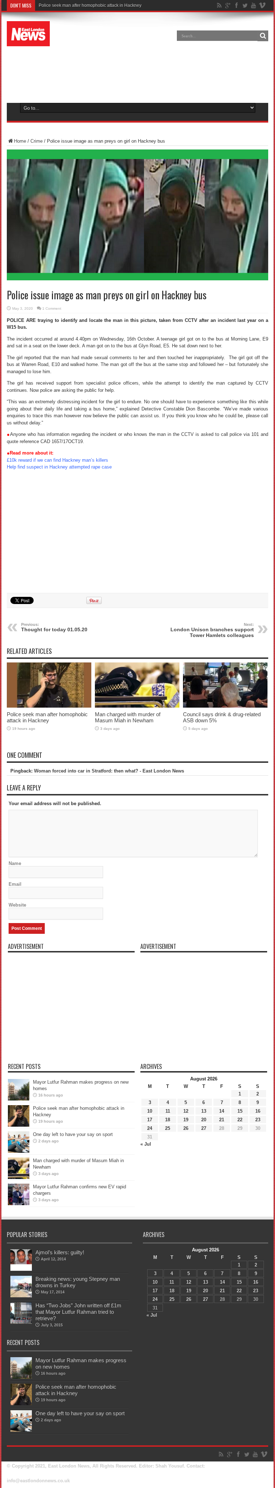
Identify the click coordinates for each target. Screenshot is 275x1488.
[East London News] (28, 40)
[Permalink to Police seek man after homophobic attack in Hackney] (49, 706)
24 (149, 1128)
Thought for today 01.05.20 (54, 627)
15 (239, 1111)
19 (185, 1119)
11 (167, 1111)
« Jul (145, 1144)
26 (185, 1128)
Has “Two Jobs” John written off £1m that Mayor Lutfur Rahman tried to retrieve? (78, 1311)
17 (149, 1119)
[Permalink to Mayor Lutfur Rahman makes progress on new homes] (18, 1099)
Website (17, 905)
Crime (36, 141)
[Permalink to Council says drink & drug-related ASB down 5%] (225, 706)
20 (203, 1119)
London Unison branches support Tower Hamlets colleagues (212, 630)
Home (20, 141)
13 (203, 1111)
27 (203, 1128)
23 (257, 1119)
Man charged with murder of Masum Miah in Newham (127, 717)
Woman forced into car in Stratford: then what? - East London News (109, 771)
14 (221, 1111)
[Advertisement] (137, 73)
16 (257, 1111)
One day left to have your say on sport (73, 1134)
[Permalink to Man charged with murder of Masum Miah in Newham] (137, 706)
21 (221, 1119)
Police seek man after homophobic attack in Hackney (90, 5)
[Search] (262, 35)
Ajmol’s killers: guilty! (59, 1252)
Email (15, 884)
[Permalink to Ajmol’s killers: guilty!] (21, 1269)
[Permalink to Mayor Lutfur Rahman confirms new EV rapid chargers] (18, 1203)
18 (167, 1119)
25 (167, 1128)
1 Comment (51, 308)
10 (149, 1111)
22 (239, 1119)
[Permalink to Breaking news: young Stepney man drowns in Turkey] (21, 1295)
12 (185, 1111)
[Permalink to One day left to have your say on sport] (18, 1151)
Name (15, 863)
